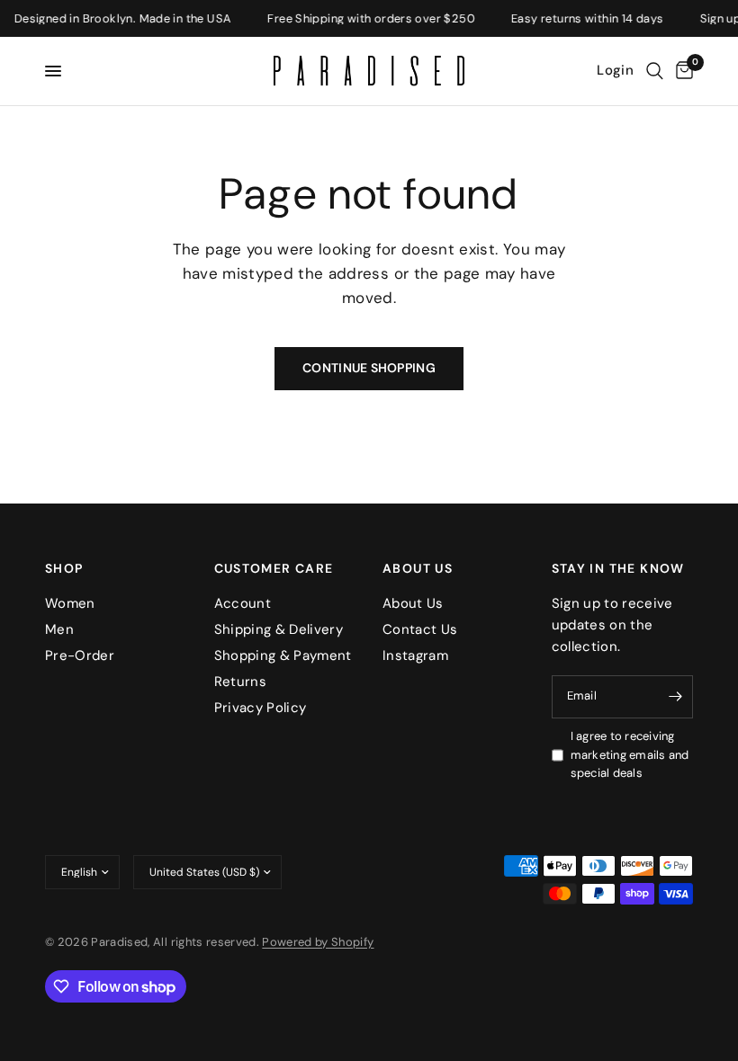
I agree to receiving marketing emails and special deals (630, 754)
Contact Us (419, 629)
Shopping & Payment (283, 655)
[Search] (655, 71)
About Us (413, 603)
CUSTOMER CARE (274, 568)
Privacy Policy (260, 708)
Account (242, 603)
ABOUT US (417, 568)
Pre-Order (79, 655)
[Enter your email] (675, 696)
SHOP (64, 568)
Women (70, 603)
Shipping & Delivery (278, 629)
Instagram (415, 655)
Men (59, 629)
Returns (240, 682)
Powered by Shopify (318, 942)
